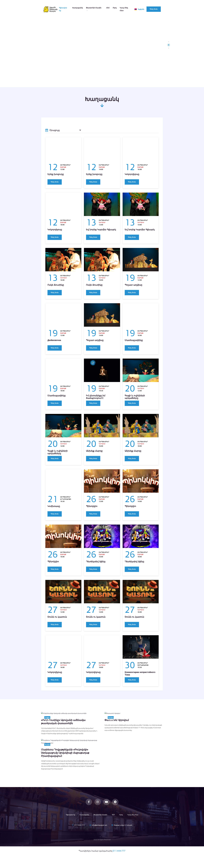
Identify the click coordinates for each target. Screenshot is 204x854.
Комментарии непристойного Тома (140, 673)
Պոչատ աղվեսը (133, 285)
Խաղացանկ (77, 8)
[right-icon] (80, 130)
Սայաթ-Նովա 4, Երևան (123, 825)
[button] (168, 41)
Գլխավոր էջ (63, 9)
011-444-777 (79, 825)
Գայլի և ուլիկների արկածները (135, 396)
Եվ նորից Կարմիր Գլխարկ (101, 229)
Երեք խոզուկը (55, 174)
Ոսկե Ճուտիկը (55, 285)
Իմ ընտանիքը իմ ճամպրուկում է (95, 396)
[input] (63, 130)
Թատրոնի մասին (93, 8)
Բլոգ (115, 8)
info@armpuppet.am (99, 825)
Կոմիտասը (53, 506)
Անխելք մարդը (94, 451)
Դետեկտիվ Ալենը (96, 561)
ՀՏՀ (108, 8)
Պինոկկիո (91, 506)
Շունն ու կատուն (57, 617)
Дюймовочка (54, 340)
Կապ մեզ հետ (124, 9)
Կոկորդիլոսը (132, 174)
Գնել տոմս (154, 9)
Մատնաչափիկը (134, 340)
